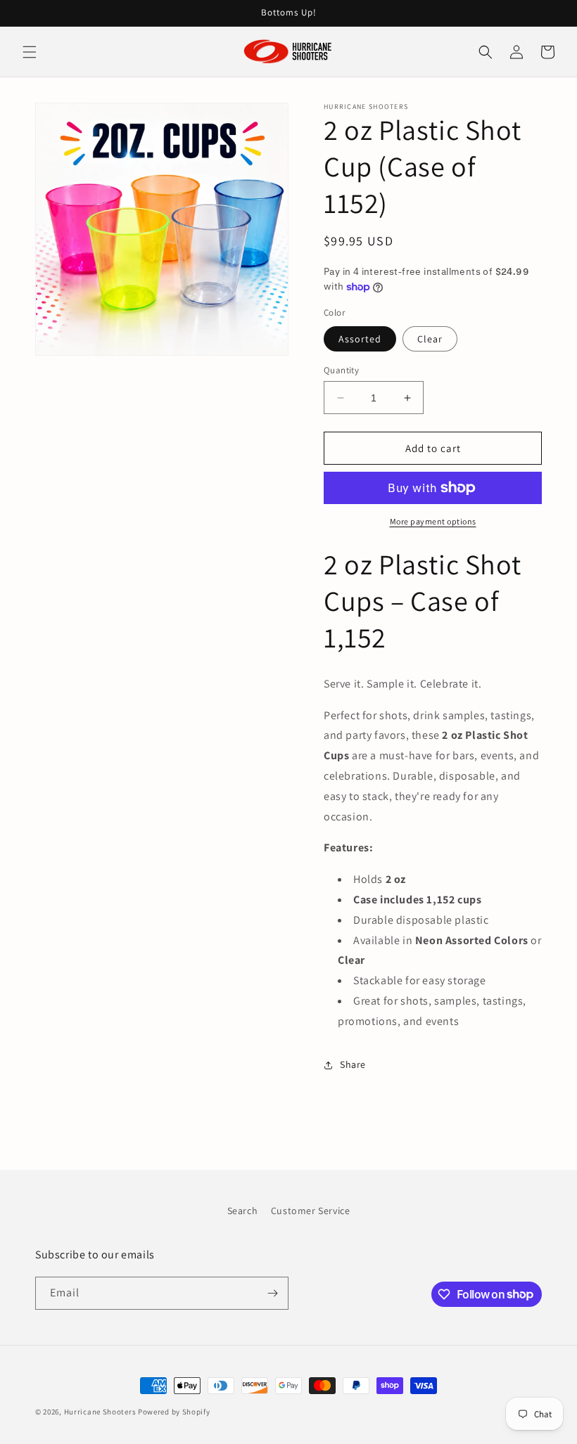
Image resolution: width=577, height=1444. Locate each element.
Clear (430, 339)
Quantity (341, 370)
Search (242, 1210)
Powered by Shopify (174, 1412)
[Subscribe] (272, 1293)
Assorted (359, 339)
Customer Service (310, 1210)
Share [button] (353, 1064)
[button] (29, 52)
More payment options (433, 521)
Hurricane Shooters (100, 1412)
